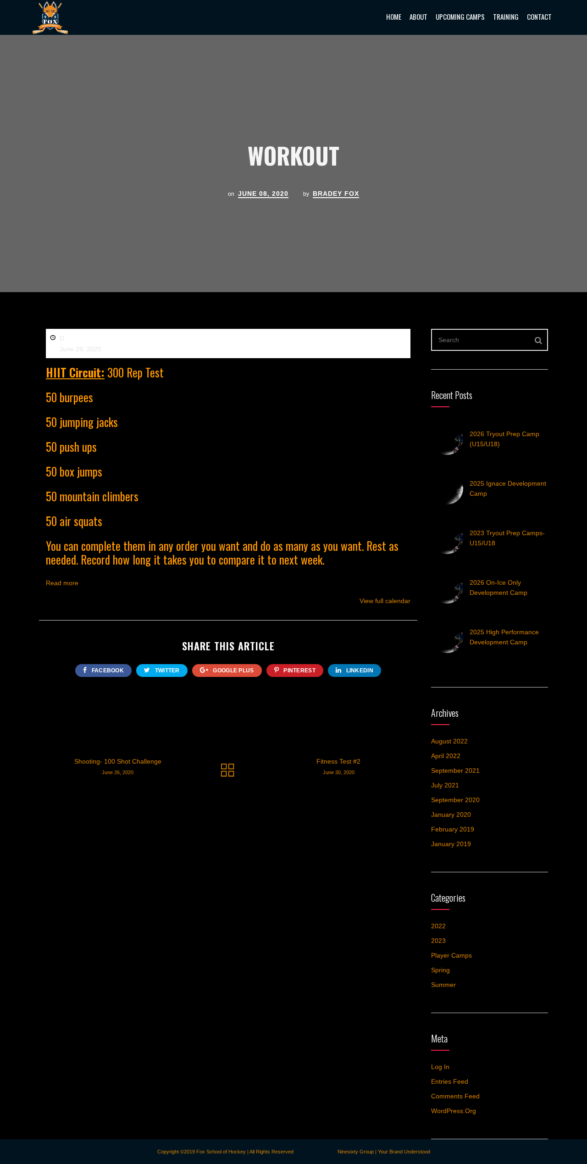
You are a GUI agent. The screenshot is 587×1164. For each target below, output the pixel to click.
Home (393, 16)
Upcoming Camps (460, 16)
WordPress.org (453, 1110)
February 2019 (452, 829)
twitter (166, 670)
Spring (440, 970)
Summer (443, 984)
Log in (440, 1066)
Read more (62, 583)
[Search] (539, 340)
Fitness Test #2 (338, 766)
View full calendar (385, 600)
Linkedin (358, 670)
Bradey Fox (336, 193)
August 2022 (449, 741)
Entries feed (449, 1081)
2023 (438, 940)
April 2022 (445, 755)
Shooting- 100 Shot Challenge (117, 766)
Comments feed (455, 1096)
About (418, 16)
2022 (438, 926)
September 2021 (455, 770)
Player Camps (451, 955)
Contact (539, 16)
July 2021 (445, 785)
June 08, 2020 (263, 193)
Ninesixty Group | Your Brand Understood (384, 1151)
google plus (232, 670)
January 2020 (451, 814)
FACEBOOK (107, 670)
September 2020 (455, 800)
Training (506, 16)
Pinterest (299, 670)
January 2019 (451, 844)
